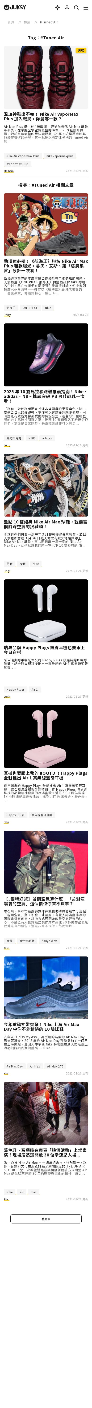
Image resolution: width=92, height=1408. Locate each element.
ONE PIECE (30, 308)
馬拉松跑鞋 (14, 438)
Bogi (7, 571)
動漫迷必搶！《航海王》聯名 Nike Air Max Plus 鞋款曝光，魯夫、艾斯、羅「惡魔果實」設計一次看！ (46, 266)
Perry (7, 315)
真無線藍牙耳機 (42, 815)
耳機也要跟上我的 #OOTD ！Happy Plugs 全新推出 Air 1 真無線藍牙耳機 (46, 775)
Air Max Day (15, 1066)
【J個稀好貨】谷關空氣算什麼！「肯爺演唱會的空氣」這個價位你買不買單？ (44, 901)
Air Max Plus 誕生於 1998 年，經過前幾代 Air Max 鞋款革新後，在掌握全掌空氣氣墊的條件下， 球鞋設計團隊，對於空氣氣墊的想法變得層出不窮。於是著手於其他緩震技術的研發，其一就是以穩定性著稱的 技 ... (46, 134)
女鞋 (23, 564)
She (6, 822)
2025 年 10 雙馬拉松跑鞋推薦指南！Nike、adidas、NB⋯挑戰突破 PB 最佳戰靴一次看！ (46, 396)
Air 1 (35, 689)
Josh (7, 696)
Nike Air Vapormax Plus (23, 156)
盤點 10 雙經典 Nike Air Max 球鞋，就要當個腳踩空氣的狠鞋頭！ (46, 524)
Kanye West (50, 941)
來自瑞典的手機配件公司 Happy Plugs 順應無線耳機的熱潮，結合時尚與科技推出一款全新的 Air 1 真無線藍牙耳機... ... (46, 664)
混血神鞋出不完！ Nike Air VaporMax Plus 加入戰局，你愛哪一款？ (41, 116)
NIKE (32, 438)
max (34, 1192)
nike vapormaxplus (59, 156)
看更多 (46, 1219)
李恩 (7, 948)
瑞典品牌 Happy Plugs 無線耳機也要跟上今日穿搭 (44, 650)
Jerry (7, 445)
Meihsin (9, 171)
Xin (6, 1073)
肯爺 (10, 941)
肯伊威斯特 (27, 941)
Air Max (35, 1066)
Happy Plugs (16, 689)
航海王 (11, 308)
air (22, 1192)
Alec (6, 1199)
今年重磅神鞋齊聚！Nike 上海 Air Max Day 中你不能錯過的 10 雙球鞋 (41, 1026)
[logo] (15, 7)
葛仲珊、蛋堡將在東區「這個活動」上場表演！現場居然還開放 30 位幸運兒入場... (45, 1152)
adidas (47, 438)
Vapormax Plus (18, 164)
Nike (48, 308)
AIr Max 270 (55, 1066)
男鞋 (10, 564)
